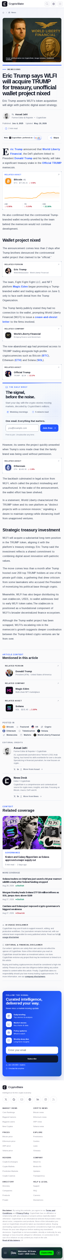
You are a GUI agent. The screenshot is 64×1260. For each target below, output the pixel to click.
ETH (18, 360)
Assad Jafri (21, 114)
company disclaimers (35, 977)
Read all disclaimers (11, 1240)
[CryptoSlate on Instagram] (45, 1099)
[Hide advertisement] (59, 1253)
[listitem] (8, 726)
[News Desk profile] (6, 781)
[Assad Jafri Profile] (6, 116)
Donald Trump (23, 158)
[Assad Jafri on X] (15, 769)
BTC (45, 355)
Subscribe (32, 1059)
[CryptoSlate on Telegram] (29, 1099)
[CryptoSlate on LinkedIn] (37, 1099)
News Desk (20, 778)
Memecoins (14, 69)
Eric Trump (16, 149)
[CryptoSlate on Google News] (13, 1099)
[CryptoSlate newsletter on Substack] (21, 1099)
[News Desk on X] (15, 796)
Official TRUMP (52, 162)
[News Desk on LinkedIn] (18, 796)
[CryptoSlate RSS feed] (53, 1099)
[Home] (3, 12)
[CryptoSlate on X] (5, 1099)
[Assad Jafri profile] (6, 751)
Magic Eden (20, 286)
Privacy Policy (22, 1213)
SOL (40, 360)
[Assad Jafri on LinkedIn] (18, 769)
